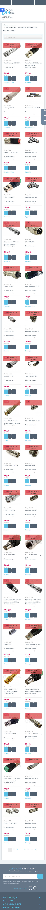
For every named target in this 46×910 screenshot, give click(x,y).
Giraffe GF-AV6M (30, 242)
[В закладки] (10, 78)
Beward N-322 (8, 644)
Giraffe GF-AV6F (8, 286)
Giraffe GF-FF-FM (30, 465)
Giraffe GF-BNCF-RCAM (11, 465)
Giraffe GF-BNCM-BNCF (32, 331)
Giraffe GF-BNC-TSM (10, 734)
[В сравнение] (14, 78)
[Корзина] (41, 13)
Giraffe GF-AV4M (9, 331)
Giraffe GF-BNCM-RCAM (32, 421)
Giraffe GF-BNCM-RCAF (11, 823)
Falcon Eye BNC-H (9, 197)
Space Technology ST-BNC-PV (12, 63)
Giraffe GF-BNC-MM (31, 510)
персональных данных (10, 883)
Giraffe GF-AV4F (8, 376)
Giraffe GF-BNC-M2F (31, 197)
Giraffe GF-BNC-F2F (31, 152)
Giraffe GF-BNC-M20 (31, 376)
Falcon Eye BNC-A (9, 108)
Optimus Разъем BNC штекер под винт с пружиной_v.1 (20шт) (12, 244)
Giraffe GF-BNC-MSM (31, 778)
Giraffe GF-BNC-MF (9, 510)
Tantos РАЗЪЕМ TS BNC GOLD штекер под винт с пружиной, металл (11, 691)
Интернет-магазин (10, 25)
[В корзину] (6, 78)
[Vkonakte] (35, 888)
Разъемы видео (9, 67)
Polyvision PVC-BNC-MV (11, 152)
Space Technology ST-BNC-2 (32, 286)
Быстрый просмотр (12, 320)
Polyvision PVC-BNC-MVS (32, 108)
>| (35, 849)
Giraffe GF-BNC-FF (30, 823)
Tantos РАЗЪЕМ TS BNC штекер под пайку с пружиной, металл (12, 423)
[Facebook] (30, 888)
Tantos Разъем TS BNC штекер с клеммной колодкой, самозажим (33, 647)
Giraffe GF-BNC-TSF (9, 555)
